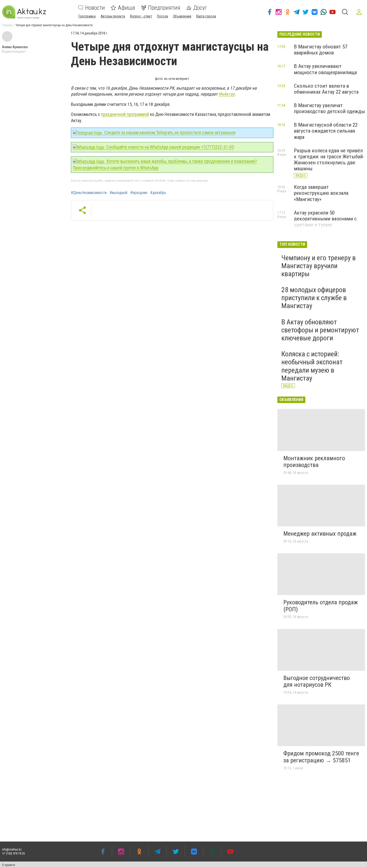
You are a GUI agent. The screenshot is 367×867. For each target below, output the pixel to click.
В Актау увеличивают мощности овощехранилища (325, 69)
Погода (162, 16)
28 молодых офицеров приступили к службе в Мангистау (314, 298)
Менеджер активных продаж (320, 533)
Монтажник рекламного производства (314, 462)
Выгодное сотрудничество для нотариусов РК (316, 681)
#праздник (138, 193)
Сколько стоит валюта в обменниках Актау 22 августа (326, 89)
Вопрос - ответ (141, 16)
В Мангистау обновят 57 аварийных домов (320, 50)
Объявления (182, 16)
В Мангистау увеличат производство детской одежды (329, 108)
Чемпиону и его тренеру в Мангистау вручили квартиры (318, 266)
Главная (7, 25)
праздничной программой (125, 114)
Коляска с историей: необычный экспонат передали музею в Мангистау (312, 366)
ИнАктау (226, 94)
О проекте (8, 865)
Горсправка (87, 16)
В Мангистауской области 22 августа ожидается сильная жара (326, 131)
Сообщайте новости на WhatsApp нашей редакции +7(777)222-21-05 (169, 147)
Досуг (200, 7)
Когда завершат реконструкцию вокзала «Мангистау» (321, 193)
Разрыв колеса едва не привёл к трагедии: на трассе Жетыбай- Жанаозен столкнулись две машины (329, 160)
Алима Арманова (15, 47)
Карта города (206, 16)
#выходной (118, 193)
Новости (95, 7)
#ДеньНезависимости (89, 193)
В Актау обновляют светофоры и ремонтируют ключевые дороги (320, 330)
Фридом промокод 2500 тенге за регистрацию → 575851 (321, 757)
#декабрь (158, 193)
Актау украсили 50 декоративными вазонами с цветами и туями (325, 219)
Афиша (126, 7)
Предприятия (164, 7)
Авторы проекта (113, 16)
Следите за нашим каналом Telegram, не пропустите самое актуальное (169, 132)
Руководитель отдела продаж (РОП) (320, 606)
